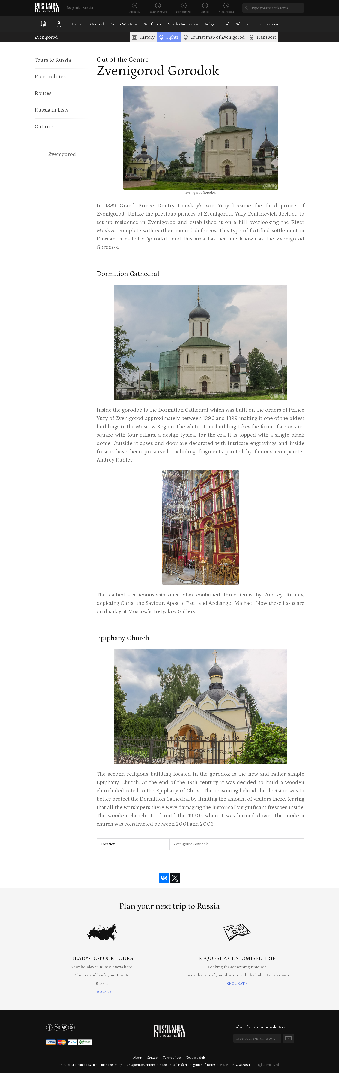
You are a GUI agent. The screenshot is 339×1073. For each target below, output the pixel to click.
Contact (152, 1058)
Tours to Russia (53, 60)
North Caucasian (182, 24)
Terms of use (172, 1058)
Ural (225, 24)
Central (97, 24)
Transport (266, 37)
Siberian (243, 24)
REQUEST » (236, 983)
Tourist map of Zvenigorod (217, 37)
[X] (175, 878)
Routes (43, 93)
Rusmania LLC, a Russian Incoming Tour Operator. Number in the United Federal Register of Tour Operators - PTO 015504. (161, 1065)
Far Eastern (267, 24)
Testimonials (196, 1058)
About (137, 1058)
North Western (123, 24)
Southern (152, 24)
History (147, 37)
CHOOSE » (102, 992)
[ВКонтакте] (164, 878)
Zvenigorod (46, 37)
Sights (172, 37)
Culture (44, 126)
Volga (210, 24)
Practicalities (50, 76)
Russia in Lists (51, 110)
